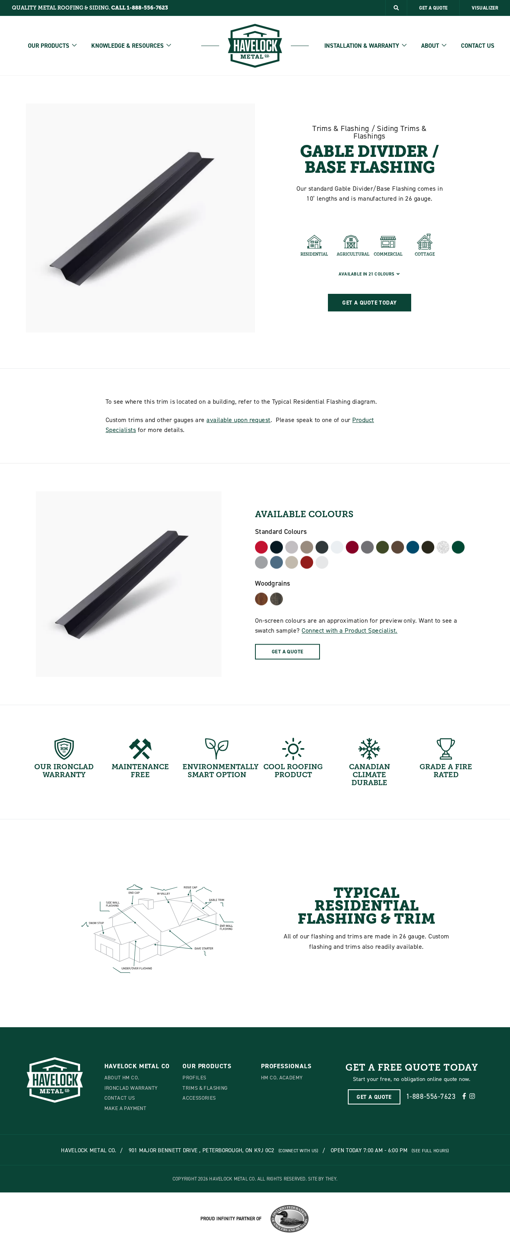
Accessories (199, 1098)
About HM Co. (121, 1077)
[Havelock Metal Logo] (255, 46)
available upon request (238, 420)
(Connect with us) (298, 1150)
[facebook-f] (464, 1096)
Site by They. (322, 1179)
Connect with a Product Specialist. (349, 631)
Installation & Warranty (361, 45)
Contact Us (477, 45)
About (430, 45)
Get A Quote (433, 8)
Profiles (194, 1077)
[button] (396, 8)
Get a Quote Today (369, 302)
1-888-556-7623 (431, 1096)
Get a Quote (287, 651)
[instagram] (472, 1096)
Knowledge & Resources (127, 45)
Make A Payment (125, 1108)
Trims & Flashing (205, 1088)
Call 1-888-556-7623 (139, 8)
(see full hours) (430, 1150)
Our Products (48, 45)
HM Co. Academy (281, 1077)
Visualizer (485, 8)
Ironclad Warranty (131, 1088)
